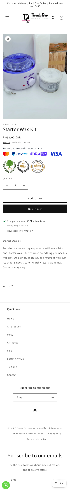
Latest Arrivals (15, 358)
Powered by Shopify (36, 428)
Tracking (12, 366)
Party (10, 334)
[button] (7, 18)
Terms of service (35, 433)
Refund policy (18, 433)
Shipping (6, 142)
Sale (9, 350)
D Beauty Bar (21, 428)
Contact (11, 374)
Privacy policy (55, 428)
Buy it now (35, 209)
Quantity (7, 178)
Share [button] (9, 285)
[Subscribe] (53, 397)
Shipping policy (53, 433)
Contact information (36, 439)
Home (10, 318)
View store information (20, 230)
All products (14, 326)
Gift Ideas (12, 342)
